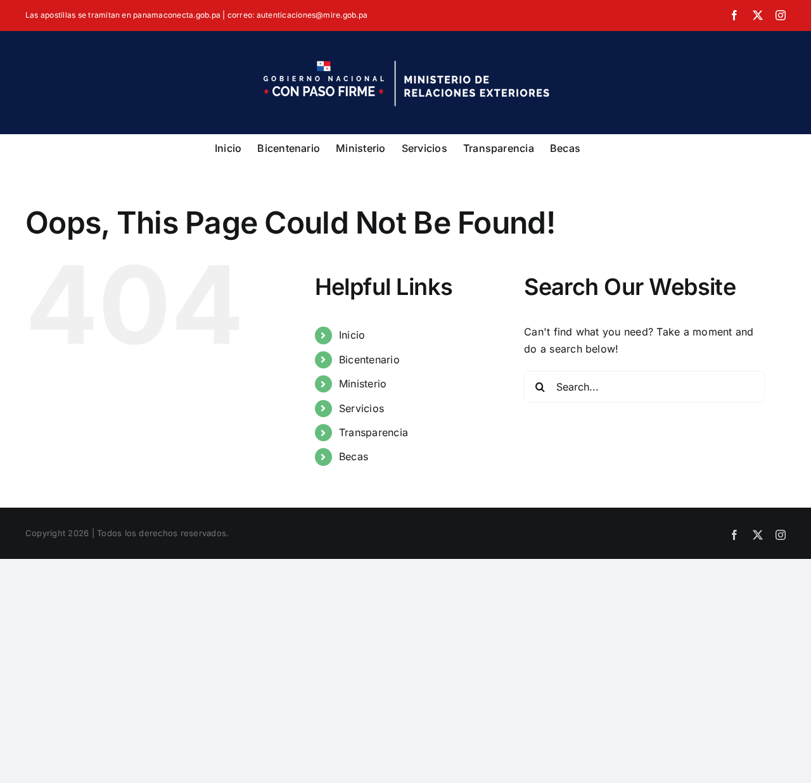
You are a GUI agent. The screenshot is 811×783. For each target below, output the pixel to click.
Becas (353, 456)
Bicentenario (369, 359)
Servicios (361, 408)
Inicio (352, 335)
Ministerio (362, 383)
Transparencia (373, 432)
